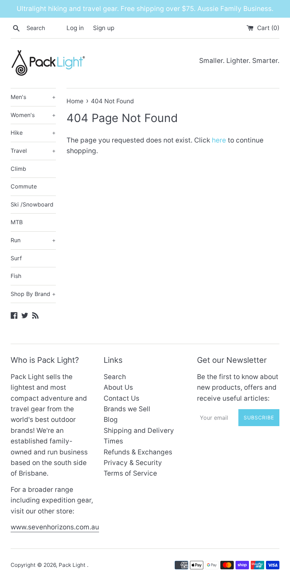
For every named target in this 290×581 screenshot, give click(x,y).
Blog (111, 420)
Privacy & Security (133, 463)
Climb (18, 168)
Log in (75, 27)
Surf (16, 258)
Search (115, 377)
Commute (24, 186)
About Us (118, 387)
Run (33, 240)
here (219, 140)
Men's (33, 96)
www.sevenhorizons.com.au (55, 527)
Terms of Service (130, 473)
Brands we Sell (127, 409)
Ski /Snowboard (32, 204)
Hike (33, 132)
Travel (33, 150)
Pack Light (73, 565)
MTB (17, 222)
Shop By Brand (33, 293)
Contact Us (121, 398)
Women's (33, 114)
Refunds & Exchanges (138, 452)
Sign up (103, 27)
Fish (16, 275)
